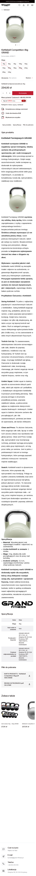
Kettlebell (20, 105)
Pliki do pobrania (28, 125)
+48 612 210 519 (10, 1)
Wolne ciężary (12, 105)
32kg (9, 72)
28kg (3, 72)
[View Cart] (28, 5)
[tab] (6, 125)
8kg (15, 64)
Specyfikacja (17, 125)
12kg (25, 64)
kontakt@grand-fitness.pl (22, 1)
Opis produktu (6, 125)
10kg (20, 64)
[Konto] (23, 5)
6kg (9, 64)
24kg (25, 68)
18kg (14, 68)
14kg (3, 68)
